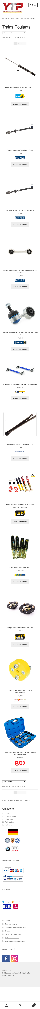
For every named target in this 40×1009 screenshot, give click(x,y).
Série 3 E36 (19, 18)
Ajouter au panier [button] (20, 104)
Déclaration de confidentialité (15, 941)
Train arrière (9, 822)
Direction (8, 813)
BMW (12, 18)
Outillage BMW (10, 816)
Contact (7, 920)
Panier (31, 1003)
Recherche (20, 1005)
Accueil (7, 18)
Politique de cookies (12, 938)
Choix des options (20, 521)
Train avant (9, 825)
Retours (7, 931)
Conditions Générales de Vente (15, 927)
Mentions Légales (11, 924)
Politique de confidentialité (12, 973)
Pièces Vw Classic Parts (13, 934)
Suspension (9, 819)
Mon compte (6, 1005)
